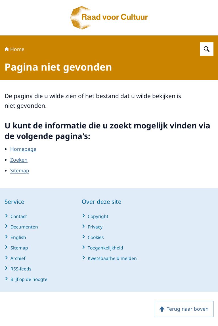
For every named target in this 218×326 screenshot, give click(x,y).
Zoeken (19, 159)
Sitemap (19, 170)
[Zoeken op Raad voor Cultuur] (206, 49)
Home (17, 49)
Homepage (23, 148)
